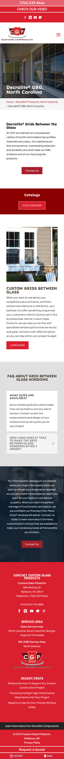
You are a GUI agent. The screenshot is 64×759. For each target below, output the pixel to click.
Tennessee (38, 635)
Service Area (32, 621)
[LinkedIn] (30, 18)
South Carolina (36, 631)
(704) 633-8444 (32, 2)
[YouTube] (35, 18)
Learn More (17, 345)
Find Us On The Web (32, 604)
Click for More (32, 205)
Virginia (24, 635)
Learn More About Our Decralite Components (32, 726)
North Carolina (17, 631)
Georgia (50, 631)
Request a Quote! (32, 749)
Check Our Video (32, 9)
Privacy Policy (32, 742)
